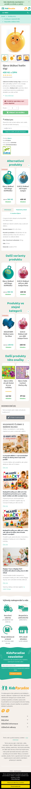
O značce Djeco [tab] (15, 213)
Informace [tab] (7, 210)
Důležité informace (9, 723)
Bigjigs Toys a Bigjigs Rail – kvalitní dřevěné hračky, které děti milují (15, 571)
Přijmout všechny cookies (15, 782)
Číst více (5, 467)
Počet (5, 108)
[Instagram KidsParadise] (7, 710)
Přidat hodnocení (15, 417)
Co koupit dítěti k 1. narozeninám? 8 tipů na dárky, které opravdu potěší (15, 457)
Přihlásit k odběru (15, 673)
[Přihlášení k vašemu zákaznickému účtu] (25, 8)
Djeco (9, 138)
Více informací (15, 779)
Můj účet (5, 720)
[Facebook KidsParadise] (3, 710)
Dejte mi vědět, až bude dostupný (15, 131)
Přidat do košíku (16, 112)
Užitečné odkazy (8, 727)
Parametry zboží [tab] (21, 210)
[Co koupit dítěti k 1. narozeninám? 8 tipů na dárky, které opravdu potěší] (15, 443)
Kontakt (4, 716)
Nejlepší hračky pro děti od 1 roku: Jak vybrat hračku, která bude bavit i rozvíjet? (15, 532)
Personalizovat (15, 786)
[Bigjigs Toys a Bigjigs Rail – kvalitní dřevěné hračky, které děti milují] (15, 557)
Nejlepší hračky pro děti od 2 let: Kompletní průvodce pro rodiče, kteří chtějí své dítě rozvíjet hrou (15, 494)
